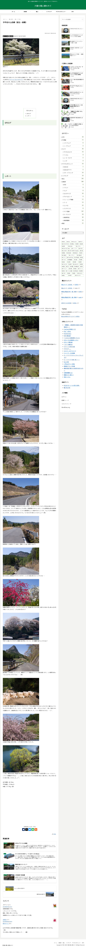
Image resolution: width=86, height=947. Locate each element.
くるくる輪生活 (68, 344)
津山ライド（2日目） (67, 284)
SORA (4, 919)
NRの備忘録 (67, 336)
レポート (29, 115)
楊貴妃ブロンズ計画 (69, 366)
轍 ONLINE (67, 388)
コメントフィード (66, 404)
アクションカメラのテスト (16, 79)
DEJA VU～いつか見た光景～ (72, 385)
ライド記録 (6, 36)
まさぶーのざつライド (70, 351)
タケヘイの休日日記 (69, 346)
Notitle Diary (67, 333)
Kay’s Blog (67, 331)
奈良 (24, 36)
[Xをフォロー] (26, 829)
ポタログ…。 (67, 349)
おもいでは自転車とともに (71, 340)
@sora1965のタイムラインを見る (70, 316)
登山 (64, 942)
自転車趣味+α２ (68, 373)
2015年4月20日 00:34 (7, 921)
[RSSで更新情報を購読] (36, 829)
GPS (83, 942)
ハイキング (68, 942)
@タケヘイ (6, 923)
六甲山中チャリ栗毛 (69, 364)
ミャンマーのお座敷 (69, 353)
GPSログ (29, 113)
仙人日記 (66, 362)
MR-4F (16, 36)
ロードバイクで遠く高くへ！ (72, 359)
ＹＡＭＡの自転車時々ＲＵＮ (72, 338)
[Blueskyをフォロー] (29, 829)
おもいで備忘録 (68, 342)
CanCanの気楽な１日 (70, 329)
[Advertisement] (30, 27)
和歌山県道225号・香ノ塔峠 (69, 291)
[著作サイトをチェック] (23, 829)
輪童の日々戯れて (69, 375)
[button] (82, 19)
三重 (21, 36)
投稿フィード (65, 400)
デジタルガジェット (76, 942)
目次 (27, 110)
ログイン (64, 397)
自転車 (12, 36)
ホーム (55, 942)
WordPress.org (66, 407)
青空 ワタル (67, 377)
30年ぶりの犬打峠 (66, 303)
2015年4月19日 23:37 (7, 906)
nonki (80, 297)
